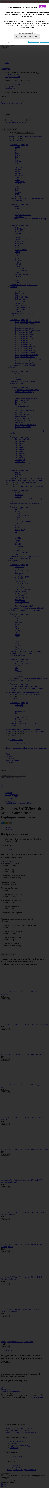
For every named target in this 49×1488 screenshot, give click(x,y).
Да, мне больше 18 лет (27, 36)
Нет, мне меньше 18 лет (27, 33)
